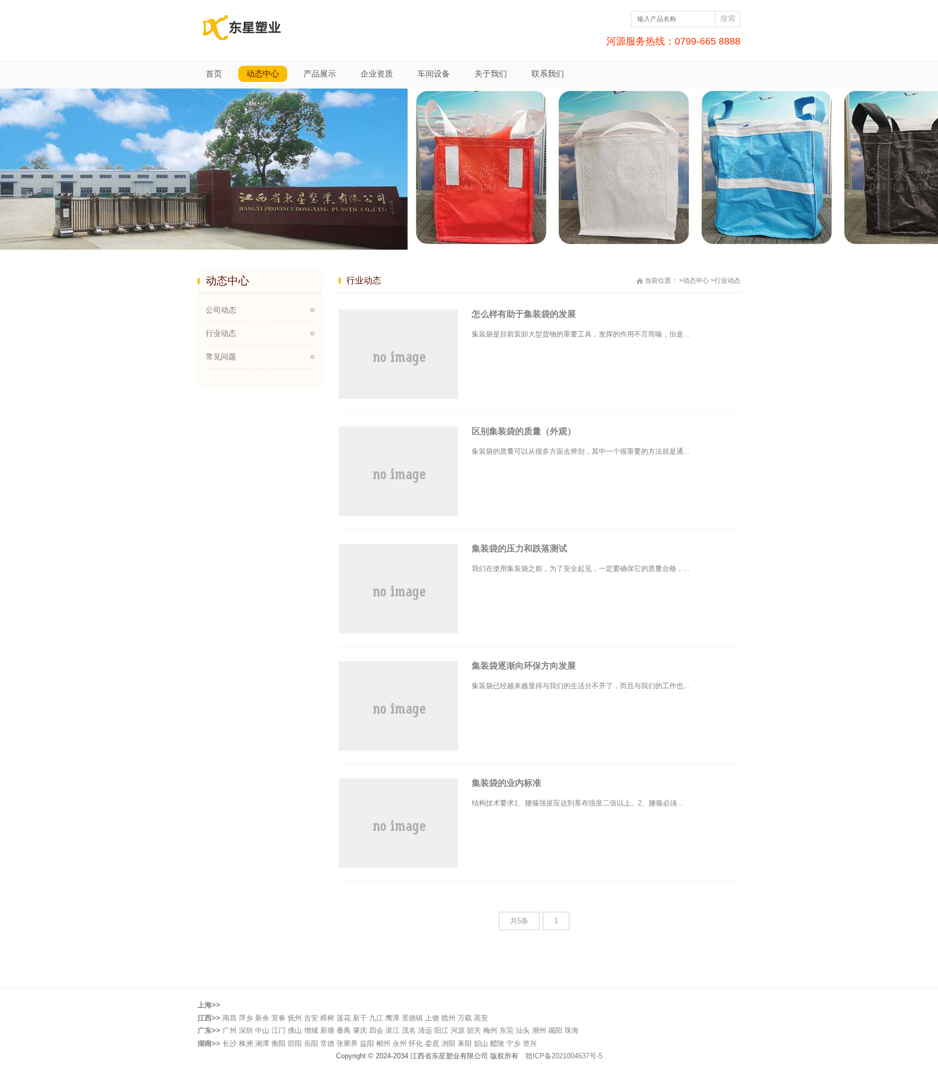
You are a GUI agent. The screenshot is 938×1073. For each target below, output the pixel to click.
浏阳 (448, 1043)
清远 (425, 1030)
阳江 (441, 1030)
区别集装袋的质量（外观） (524, 431)
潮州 (539, 1030)
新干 (360, 1018)
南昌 (230, 1018)
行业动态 (221, 333)
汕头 (523, 1030)
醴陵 (497, 1043)
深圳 (246, 1030)
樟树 (327, 1018)
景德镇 (412, 1018)
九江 (376, 1018)
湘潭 (262, 1043)
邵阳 (295, 1043)
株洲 (246, 1043)
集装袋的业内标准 (506, 783)
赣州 (448, 1018)
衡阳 (278, 1043)
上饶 (432, 1018)
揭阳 (555, 1030)
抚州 (295, 1018)
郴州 (383, 1043)
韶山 (481, 1043)
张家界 (347, 1043)
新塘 (327, 1030)
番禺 (344, 1030)
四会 (376, 1030)
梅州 (490, 1030)
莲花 (344, 1018)
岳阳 (311, 1043)
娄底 (432, 1043)
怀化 (416, 1043)
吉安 (311, 1018)
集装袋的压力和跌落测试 (519, 548)
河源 (458, 1030)
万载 (465, 1018)
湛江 (392, 1030)
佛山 (295, 1030)
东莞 (506, 1030)
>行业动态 (725, 280)
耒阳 (465, 1043)
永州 (399, 1043)
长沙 (230, 1043)
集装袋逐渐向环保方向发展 (524, 665)
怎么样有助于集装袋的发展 (524, 314)
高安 (481, 1018)
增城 (311, 1030)
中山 (262, 1030)
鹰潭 (392, 1018)
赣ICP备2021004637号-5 (564, 1056)
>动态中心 (694, 280)
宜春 (278, 1018)
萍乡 (246, 1018)
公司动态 (221, 310)
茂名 (409, 1030)
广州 (230, 1030)
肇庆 (360, 1030)
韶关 (474, 1030)
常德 (327, 1043)
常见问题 (221, 356)
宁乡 (513, 1043)
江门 (278, 1030)
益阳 (367, 1043)
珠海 (572, 1030)
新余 (262, 1018)
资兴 (530, 1043)
